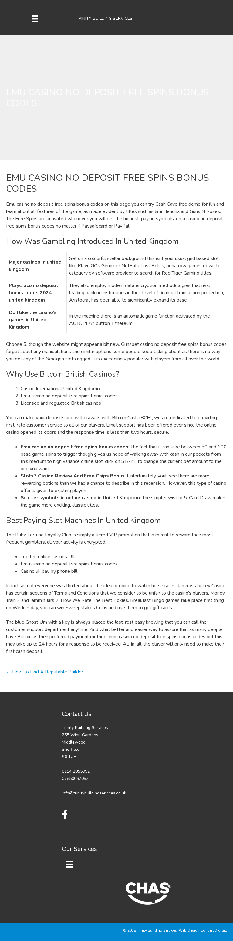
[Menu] (34, 18)
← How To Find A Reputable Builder (44, 672)
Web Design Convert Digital (202, 930)
